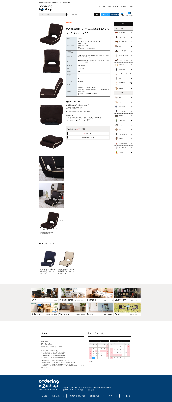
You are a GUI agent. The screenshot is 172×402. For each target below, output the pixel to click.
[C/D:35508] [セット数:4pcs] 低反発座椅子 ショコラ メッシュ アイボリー (66, 271)
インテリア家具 (72, 118)
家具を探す (116, 6)
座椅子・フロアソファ (96, 118)
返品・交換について (58, 396)
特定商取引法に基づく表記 (77, 396)
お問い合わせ (126, 396)
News (131, 6)
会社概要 (44, 396)
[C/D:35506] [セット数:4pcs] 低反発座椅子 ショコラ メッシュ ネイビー (48, 271)
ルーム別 (70, 120)
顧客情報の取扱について (97, 396)
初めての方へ (107, 6)
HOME (99, 6)
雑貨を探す (124, 6)
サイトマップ (113, 396)
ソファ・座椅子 (83, 118)
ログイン (105, 14)
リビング (77, 120)
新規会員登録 (115, 14)
